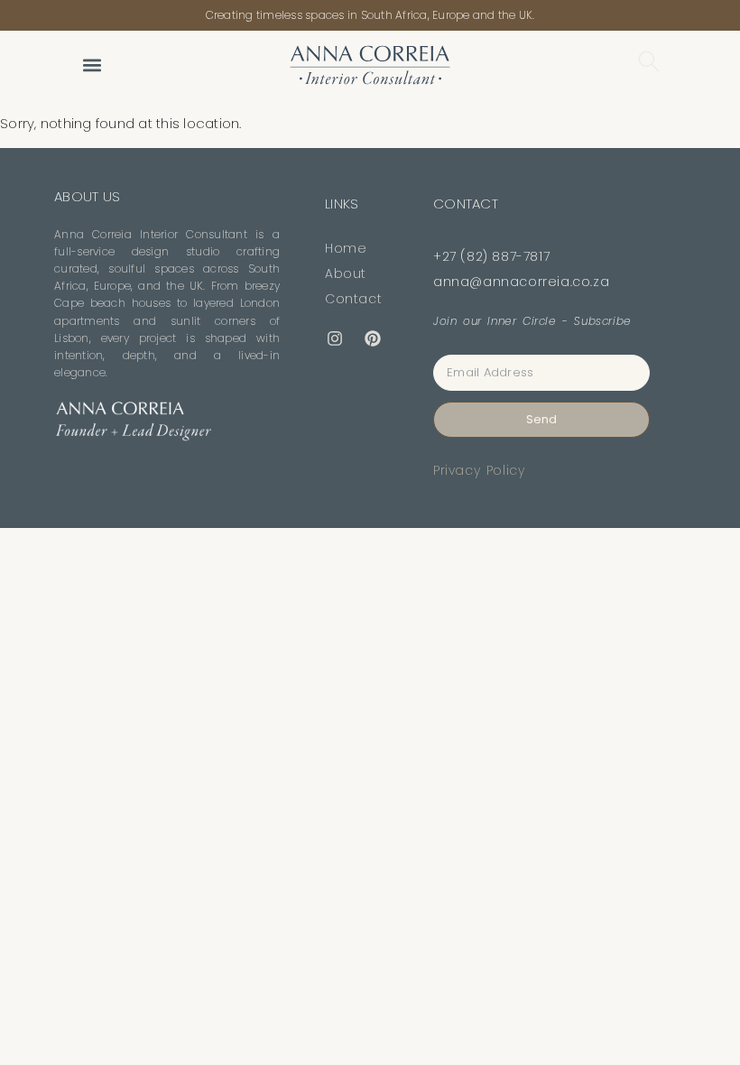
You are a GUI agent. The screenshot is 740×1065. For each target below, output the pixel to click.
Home (345, 248)
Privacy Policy (478, 470)
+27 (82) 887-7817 (491, 256)
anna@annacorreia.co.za (521, 282)
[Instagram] (335, 339)
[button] (91, 64)
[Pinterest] (373, 339)
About (345, 273)
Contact (353, 299)
